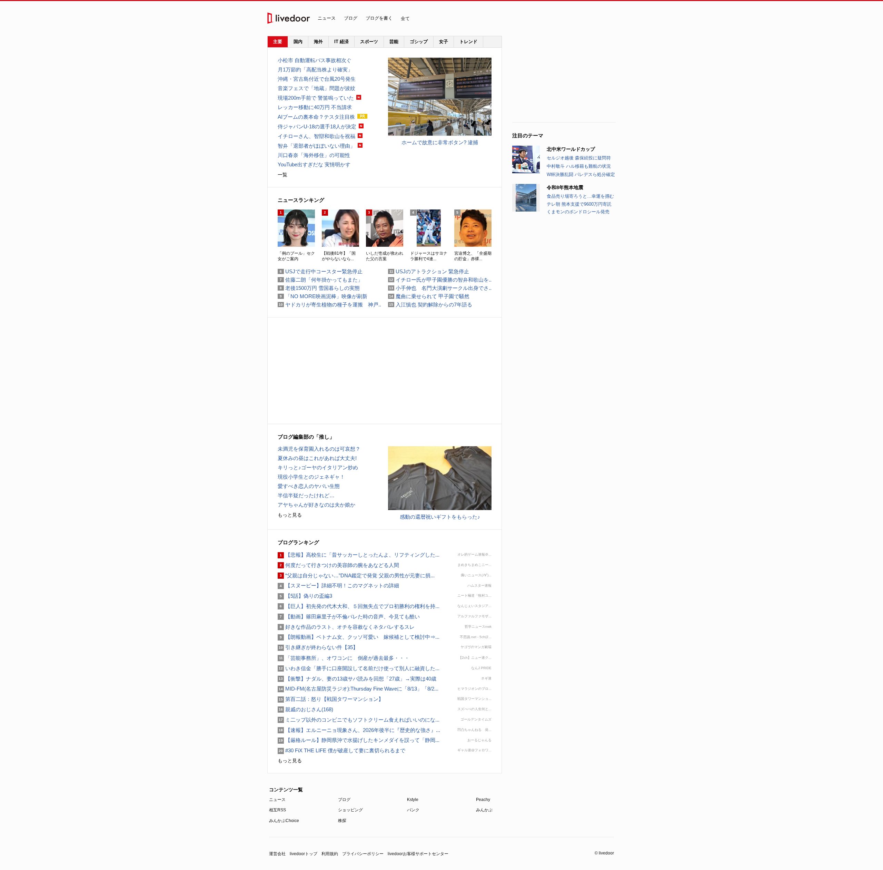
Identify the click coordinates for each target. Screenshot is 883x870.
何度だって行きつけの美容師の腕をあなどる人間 (338, 565)
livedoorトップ (303, 853)
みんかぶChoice (284, 820)
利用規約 (329, 853)
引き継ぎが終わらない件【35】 (318, 647)
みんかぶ (484, 810)
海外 (318, 41)
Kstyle (412, 799)
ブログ (350, 18)
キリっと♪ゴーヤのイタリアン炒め (318, 467)
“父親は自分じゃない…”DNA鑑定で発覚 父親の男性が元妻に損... (356, 575)
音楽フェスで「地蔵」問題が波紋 (316, 88)
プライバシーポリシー (363, 853)
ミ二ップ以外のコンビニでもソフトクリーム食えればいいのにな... (358, 719)
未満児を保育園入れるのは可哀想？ (319, 449)
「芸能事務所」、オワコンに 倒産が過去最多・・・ (343, 658)
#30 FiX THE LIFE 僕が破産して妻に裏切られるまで (341, 750)
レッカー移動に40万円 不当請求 (315, 107)
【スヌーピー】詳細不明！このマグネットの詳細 (338, 585)
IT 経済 (341, 41)
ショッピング (350, 810)
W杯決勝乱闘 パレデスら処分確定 (581, 174)
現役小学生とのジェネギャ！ (311, 477)
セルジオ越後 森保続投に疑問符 (579, 157)
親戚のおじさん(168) (305, 709)
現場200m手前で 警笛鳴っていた (316, 98)
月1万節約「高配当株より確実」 (315, 69)
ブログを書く (379, 18)
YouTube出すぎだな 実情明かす (314, 164)
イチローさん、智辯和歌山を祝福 (316, 136)
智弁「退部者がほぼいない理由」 (316, 146)
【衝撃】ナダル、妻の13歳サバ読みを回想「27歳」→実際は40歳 (357, 678)
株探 (342, 820)
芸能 (393, 41)
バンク (413, 810)
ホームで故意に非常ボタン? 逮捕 (439, 142)
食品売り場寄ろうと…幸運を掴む (580, 196)
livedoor (288, 18)
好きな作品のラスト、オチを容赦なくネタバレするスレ (346, 626)
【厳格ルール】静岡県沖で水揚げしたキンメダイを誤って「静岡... (358, 740)
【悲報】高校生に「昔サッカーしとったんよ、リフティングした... (358, 554)
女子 (443, 41)
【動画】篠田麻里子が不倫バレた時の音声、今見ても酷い (349, 616)
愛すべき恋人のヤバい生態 (309, 486)
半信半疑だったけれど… (306, 495)
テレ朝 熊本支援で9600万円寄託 (579, 204)
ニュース (327, 18)
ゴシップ (419, 41)
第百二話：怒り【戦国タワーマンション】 (331, 699)
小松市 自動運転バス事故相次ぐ (314, 60)
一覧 (282, 174)
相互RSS (277, 810)
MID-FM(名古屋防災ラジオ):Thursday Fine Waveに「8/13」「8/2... (358, 688)
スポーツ (369, 41)
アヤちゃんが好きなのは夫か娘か (316, 505)
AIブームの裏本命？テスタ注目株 (316, 117)
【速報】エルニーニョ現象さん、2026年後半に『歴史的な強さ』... (359, 730)
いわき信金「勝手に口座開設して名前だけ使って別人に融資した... (358, 668)
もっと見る (290, 515)
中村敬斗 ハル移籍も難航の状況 (579, 166)
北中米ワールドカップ (571, 149)
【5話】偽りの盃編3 (305, 595)
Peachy (483, 799)
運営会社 (277, 853)
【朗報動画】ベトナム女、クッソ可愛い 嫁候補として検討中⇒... (358, 636)
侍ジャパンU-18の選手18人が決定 (317, 126)
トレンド (468, 41)
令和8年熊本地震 (565, 187)
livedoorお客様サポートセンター (418, 853)
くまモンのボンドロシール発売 (578, 211)
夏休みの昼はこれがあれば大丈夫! (317, 458)
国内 (298, 41)
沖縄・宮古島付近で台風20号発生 (317, 79)
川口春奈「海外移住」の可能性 (314, 155)
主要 (277, 41)
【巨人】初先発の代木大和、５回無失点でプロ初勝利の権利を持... (358, 606)
